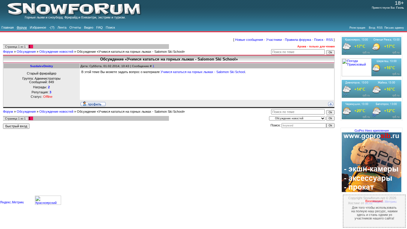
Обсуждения (26, 51)
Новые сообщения (249, 39)
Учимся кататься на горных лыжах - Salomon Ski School (203, 72)
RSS (329, 39)
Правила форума (298, 39)
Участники (274, 39)
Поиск (318, 39)
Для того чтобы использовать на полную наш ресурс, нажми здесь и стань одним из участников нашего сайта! (374, 209)
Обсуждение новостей (56, 51)
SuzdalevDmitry (41, 66)
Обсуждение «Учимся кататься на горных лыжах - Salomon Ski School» (131, 51)
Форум (8, 51)
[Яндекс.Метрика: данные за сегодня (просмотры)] (12, 202)
